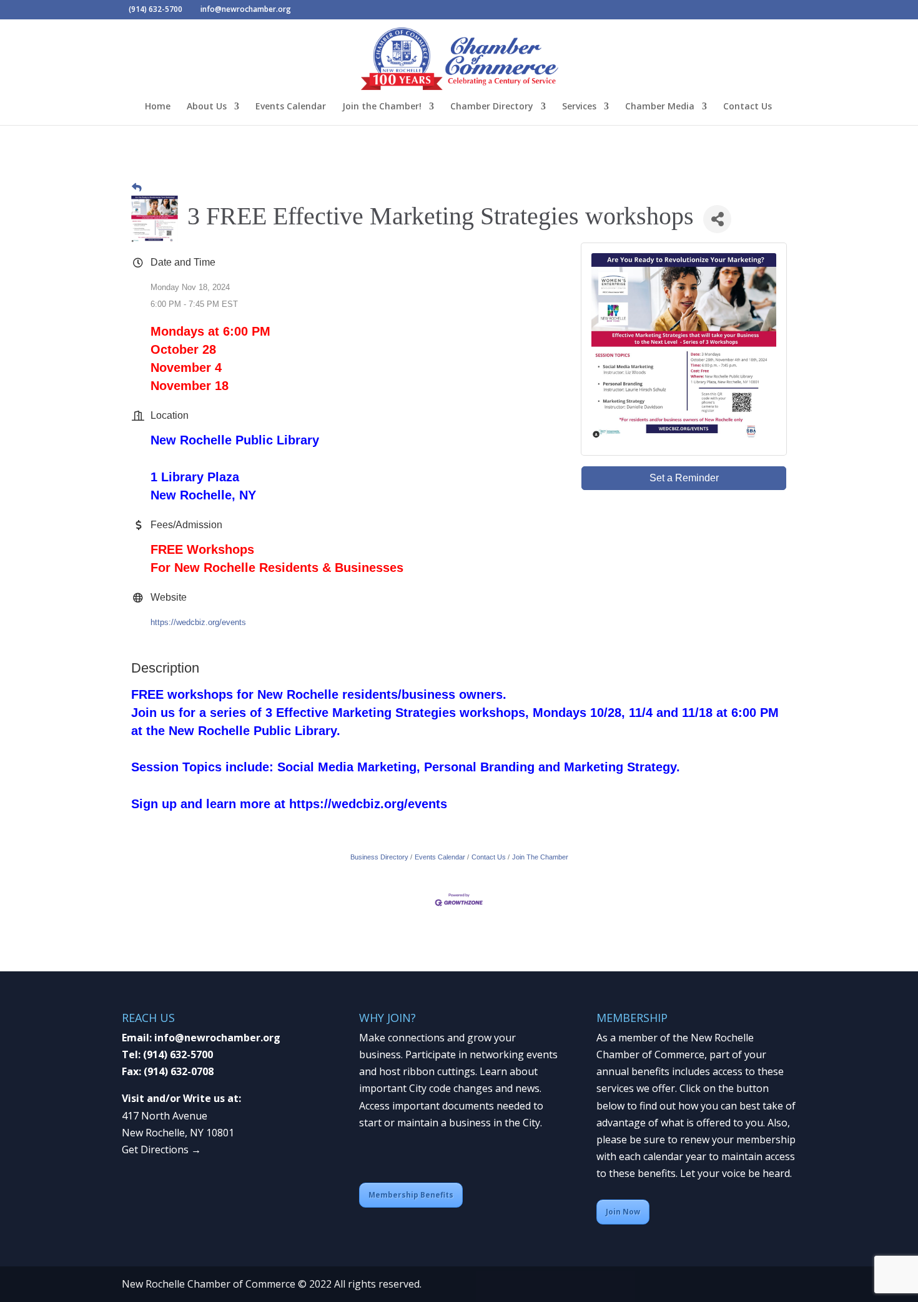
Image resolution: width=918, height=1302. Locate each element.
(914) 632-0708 (179, 1071)
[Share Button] (717, 219)
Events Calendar (290, 107)
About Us (207, 107)
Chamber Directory (491, 107)
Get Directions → (161, 1149)
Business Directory (379, 857)
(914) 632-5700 (178, 1054)
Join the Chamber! (382, 107)
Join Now (623, 1211)
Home (157, 107)
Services (579, 107)
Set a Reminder (684, 478)
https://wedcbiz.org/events (198, 622)
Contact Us (747, 107)
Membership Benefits (410, 1194)
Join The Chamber (540, 857)
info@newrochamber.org (217, 1037)
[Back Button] (137, 187)
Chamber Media (659, 107)
